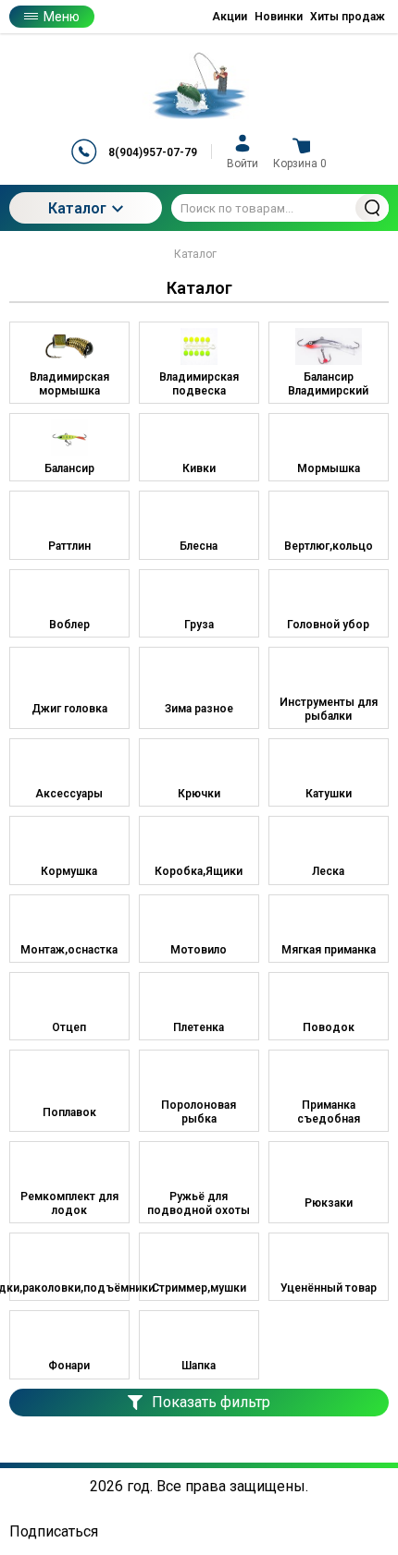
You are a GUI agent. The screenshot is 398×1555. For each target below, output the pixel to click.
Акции (229, 16)
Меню (62, 16)
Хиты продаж (347, 16)
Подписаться (53, 1531)
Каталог (77, 208)
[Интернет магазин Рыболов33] (199, 86)
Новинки (279, 16)
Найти (372, 208)
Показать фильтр (211, 1402)
